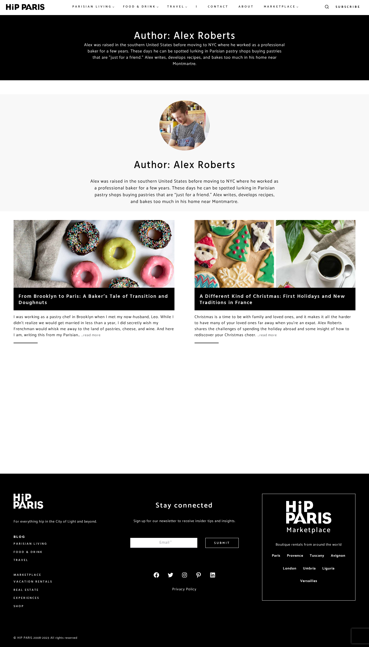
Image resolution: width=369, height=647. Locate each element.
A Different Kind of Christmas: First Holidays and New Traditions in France (272, 299)
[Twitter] (170, 575)
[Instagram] (184, 575)
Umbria (309, 568)
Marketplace (308, 530)
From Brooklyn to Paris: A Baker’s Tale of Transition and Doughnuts (93, 299)
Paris (276, 556)
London (289, 568)
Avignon (338, 556)
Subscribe (348, 7)
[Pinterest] (198, 575)
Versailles (308, 581)
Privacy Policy (184, 589)
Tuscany (317, 556)
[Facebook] (156, 575)
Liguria (328, 568)
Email (165, 542)
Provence (295, 556)
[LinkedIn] (212, 575)
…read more (91, 335)
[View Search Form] (327, 7)
